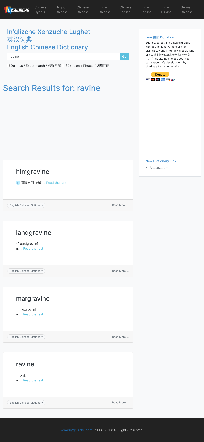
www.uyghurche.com (76, 430)
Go (124, 56)
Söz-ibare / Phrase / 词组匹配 (86, 66)
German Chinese (187, 9)
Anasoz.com (159, 168)
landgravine (33, 232)
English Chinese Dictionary (26, 205)
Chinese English (125, 9)
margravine (33, 298)
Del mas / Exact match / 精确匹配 (35, 66)
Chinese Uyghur (40, 9)
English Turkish (166, 9)
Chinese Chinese (83, 9)
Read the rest (56, 183)
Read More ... (120, 205)
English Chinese (105, 9)
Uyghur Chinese (62, 9)
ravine (25, 364)
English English (146, 9)
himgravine (32, 171)
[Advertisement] (68, 122)
